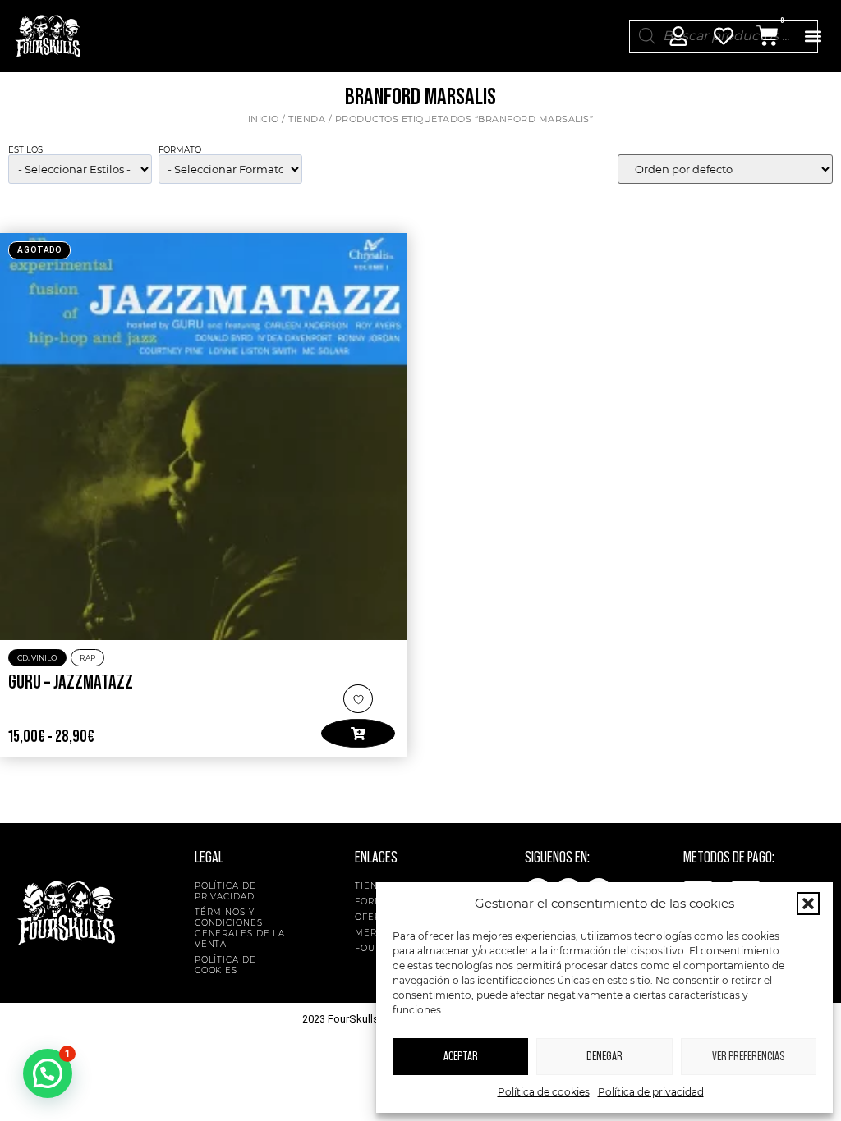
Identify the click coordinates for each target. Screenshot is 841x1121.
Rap (87, 657)
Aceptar (460, 1056)
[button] (808, 903)
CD (22, 657)
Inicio (263, 119)
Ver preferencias (748, 1056)
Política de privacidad (651, 1092)
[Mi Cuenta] (678, 36)
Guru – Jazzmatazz (70, 683)
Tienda (306, 119)
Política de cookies (544, 1092)
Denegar (604, 1056)
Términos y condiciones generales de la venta (240, 928)
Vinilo (44, 657)
